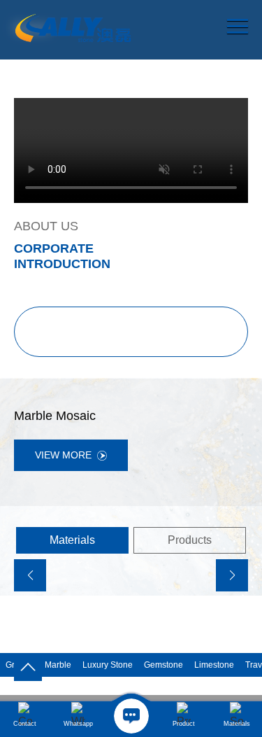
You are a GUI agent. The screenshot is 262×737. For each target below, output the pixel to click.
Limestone (214, 665)
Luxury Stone (107, 665)
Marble (58, 665)
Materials (72, 540)
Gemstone (163, 665)
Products (190, 540)
